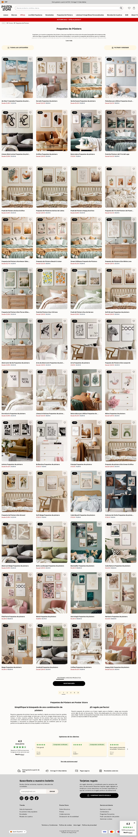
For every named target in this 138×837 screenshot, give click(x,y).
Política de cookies (65, 825)
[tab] (129, 8)
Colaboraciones (64, 814)
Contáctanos (104, 812)
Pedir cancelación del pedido (109, 816)
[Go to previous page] (60, 692)
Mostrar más (69, 683)
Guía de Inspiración (25, 809)
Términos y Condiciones (50, 825)
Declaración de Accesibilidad (69, 816)
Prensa (61, 812)
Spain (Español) (18, 832)
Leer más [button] (69, 41)
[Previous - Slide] (32, 749)
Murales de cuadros (26, 816)
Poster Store (73, 831)
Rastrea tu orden (105, 809)
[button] (128, 828)
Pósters (10, 23)
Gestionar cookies (106, 819)
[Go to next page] (78, 692)
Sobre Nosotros (64, 809)
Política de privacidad (89, 825)
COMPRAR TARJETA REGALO (101, 795)
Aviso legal (76, 825)
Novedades (23, 814)
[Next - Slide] (127, 749)
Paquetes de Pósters (22, 23)
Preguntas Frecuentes (107, 814)
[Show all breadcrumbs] (4, 23)
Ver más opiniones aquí (69, 761)
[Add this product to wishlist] (30, 59)
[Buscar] (121, 8)
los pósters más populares (28, 812)
